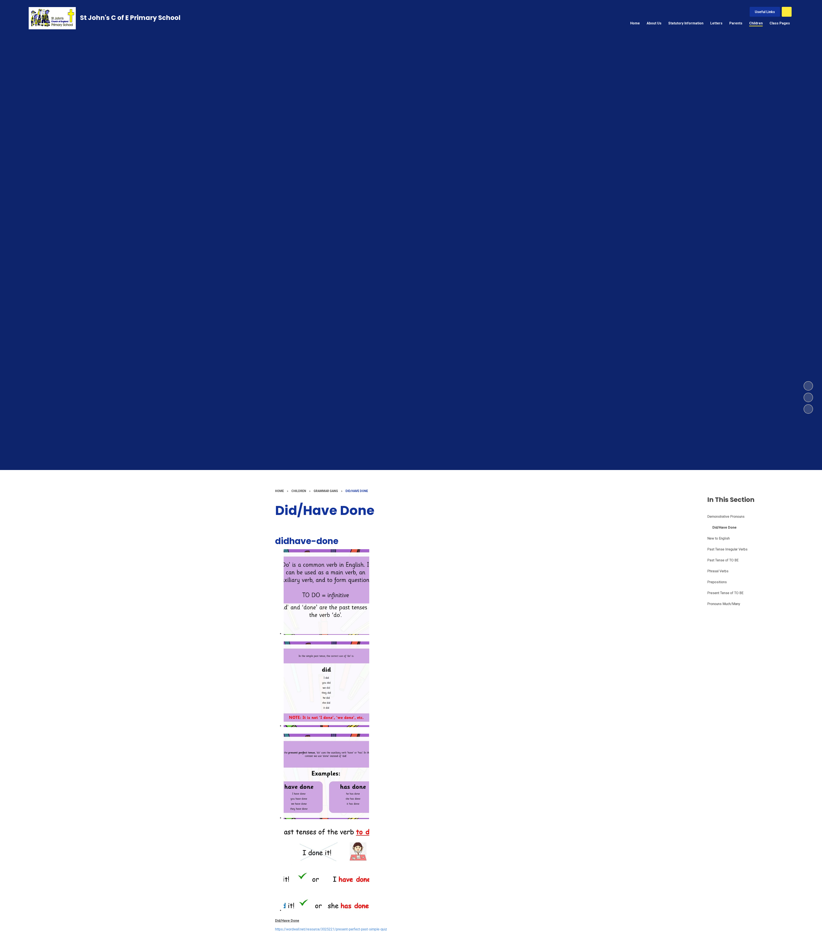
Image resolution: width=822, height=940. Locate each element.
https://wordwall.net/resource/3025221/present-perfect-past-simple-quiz (331, 929)
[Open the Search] (787, 12)
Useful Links (765, 12)
